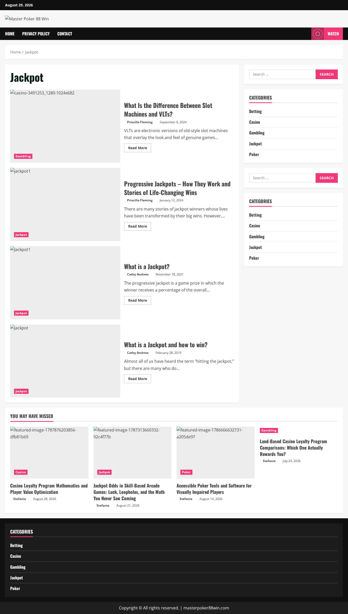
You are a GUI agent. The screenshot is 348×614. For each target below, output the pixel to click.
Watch (333, 34)
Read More (139, 148)
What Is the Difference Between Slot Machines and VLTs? (65, 126)
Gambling (23, 156)
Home (10, 34)
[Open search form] (305, 34)
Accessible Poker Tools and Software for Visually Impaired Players (214, 488)
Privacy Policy (36, 34)
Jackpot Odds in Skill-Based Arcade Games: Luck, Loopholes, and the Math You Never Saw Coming (129, 491)
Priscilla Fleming (140, 122)
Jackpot (21, 234)
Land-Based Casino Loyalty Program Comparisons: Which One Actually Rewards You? (293, 447)
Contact (64, 34)
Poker (254, 154)
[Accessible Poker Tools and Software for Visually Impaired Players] (216, 453)
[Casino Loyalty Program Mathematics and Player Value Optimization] (49, 453)
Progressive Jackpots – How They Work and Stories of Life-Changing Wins (65, 204)
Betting (255, 111)
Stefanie (19, 499)
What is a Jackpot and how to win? (65, 361)
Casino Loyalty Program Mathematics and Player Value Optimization (49, 488)
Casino (254, 122)
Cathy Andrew (138, 274)
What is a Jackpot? (65, 282)
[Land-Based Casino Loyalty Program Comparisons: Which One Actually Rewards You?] (299, 430)
